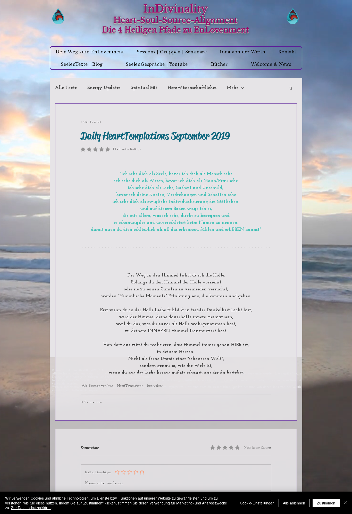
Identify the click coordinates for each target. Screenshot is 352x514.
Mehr (232, 88)
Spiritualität (144, 88)
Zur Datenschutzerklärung (32, 507)
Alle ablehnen (294, 502)
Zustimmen (326, 502)
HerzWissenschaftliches (191, 88)
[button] (290, 88)
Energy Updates (103, 88)
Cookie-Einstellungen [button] (257, 502)
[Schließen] (346, 503)
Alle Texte (66, 88)
